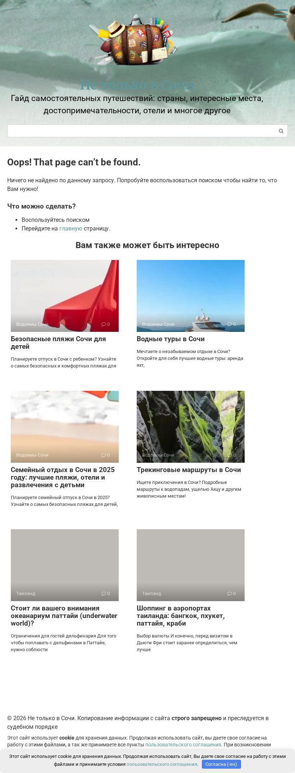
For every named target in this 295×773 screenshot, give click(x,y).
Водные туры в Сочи (171, 339)
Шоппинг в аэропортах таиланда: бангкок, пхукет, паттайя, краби (181, 615)
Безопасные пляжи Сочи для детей (58, 343)
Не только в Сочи (137, 85)
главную (70, 228)
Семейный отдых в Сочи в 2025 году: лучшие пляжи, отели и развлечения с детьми (63, 477)
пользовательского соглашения (183, 745)
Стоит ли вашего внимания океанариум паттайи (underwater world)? (64, 615)
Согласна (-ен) (221, 764)
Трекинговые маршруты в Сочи (189, 470)
